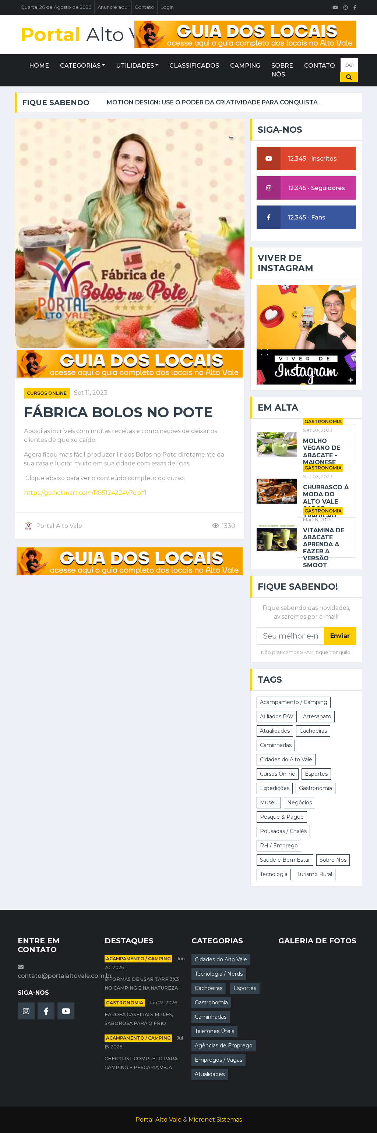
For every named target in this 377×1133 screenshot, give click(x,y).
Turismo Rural (314, 874)
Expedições (274, 788)
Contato (144, 7)
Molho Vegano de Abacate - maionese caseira (321, 455)
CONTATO (319, 65)
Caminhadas (276, 745)
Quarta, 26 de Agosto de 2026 (56, 7)
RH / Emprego (279, 845)
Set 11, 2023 (91, 392)
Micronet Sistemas (215, 1119)
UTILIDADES (135, 65)
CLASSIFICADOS (194, 65)
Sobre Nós (333, 860)
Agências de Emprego (224, 1045)
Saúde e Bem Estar (285, 860)
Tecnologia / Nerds (219, 974)
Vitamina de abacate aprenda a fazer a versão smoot (323, 548)
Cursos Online (47, 393)
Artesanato (317, 716)
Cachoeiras (313, 731)
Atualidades (275, 731)
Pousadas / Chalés (283, 831)
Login (167, 7)
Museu (269, 802)
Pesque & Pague (282, 817)
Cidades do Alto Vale (286, 759)
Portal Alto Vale (158, 1119)
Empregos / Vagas (218, 1060)
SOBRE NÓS (282, 70)
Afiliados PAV (276, 716)
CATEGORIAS (80, 65)
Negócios (299, 802)
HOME (39, 65)
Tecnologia (274, 874)
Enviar (340, 635)
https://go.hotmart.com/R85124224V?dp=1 (85, 492)
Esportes (316, 774)
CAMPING (245, 65)
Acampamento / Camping (293, 702)
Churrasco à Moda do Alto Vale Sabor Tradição (326, 501)
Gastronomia (323, 421)
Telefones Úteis (214, 1031)
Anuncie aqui (113, 7)
